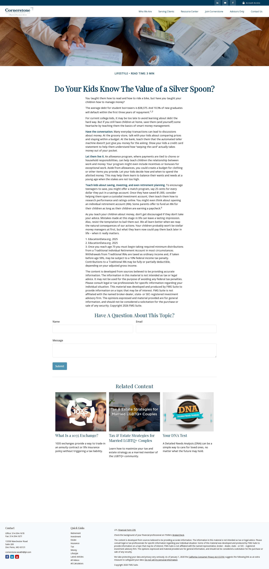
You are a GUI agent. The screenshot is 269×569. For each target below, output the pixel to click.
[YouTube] (225, 3)
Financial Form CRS (127, 530)
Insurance (75, 543)
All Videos (75, 560)
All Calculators (77, 563)
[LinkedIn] (217, 3)
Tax (72, 546)
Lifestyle (74, 553)
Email (139, 321)
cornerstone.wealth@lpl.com (18, 552)
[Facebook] (233, 3)
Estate (73, 540)
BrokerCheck (178, 535)
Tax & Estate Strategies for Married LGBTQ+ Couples (132, 438)
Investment (76, 536)
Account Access (253, 3)
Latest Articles (77, 556)
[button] (145, 11)
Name (56, 321)
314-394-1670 (18, 533)
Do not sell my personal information (161, 559)
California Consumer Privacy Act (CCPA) (207, 557)
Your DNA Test (175, 435)
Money (74, 550)
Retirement (76, 533)
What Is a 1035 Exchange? (76, 435)
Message (58, 340)
